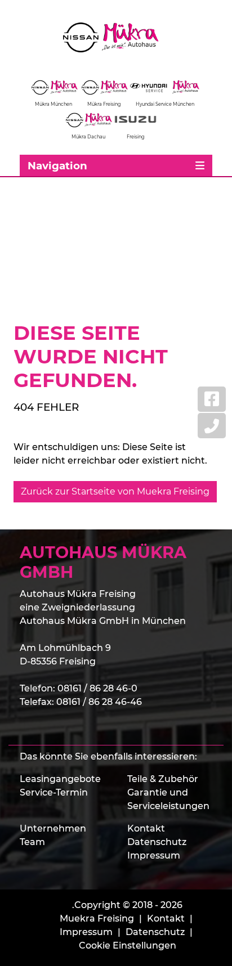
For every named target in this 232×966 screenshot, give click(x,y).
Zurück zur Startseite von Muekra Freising (115, 491)
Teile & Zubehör (162, 779)
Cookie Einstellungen (127, 945)
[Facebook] (212, 399)
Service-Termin (54, 792)
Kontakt (146, 828)
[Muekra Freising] (116, 37)
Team (32, 842)
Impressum (153, 855)
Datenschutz (156, 842)
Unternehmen (53, 828)
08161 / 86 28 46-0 (97, 688)
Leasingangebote (60, 779)
